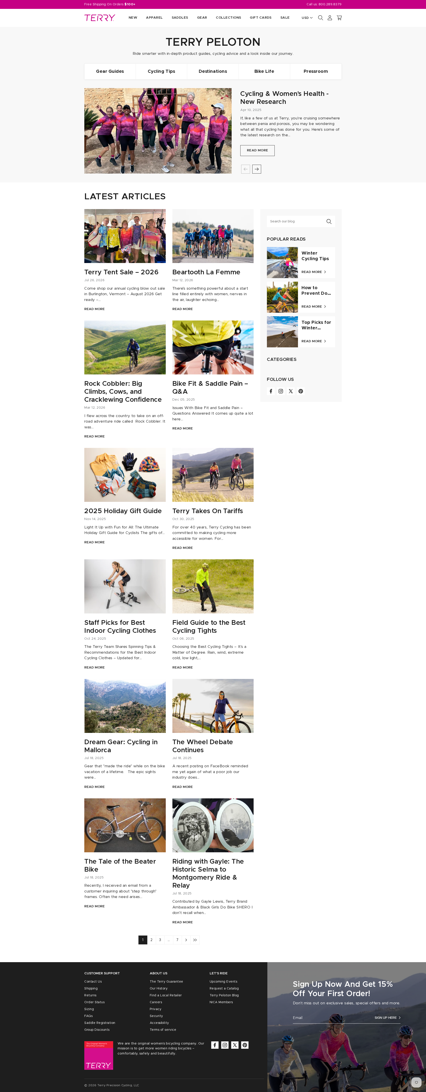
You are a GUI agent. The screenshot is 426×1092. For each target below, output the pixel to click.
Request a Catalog (224, 988)
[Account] (329, 17)
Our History (159, 988)
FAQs (88, 1016)
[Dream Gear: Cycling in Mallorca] (125, 706)
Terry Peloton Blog (224, 995)
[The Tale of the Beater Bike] (125, 825)
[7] (195, 940)
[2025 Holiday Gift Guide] (125, 475)
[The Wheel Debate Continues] (213, 706)
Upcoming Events (223, 981)
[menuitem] (128, 18)
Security (156, 1016)
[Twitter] (291, 391)
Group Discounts (97, 1029)
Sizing (89, 1009)
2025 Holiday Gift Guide (123, 511)
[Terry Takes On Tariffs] (213, 475)
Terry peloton (213, 42)
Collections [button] (228, 17)
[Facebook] (271, 391)
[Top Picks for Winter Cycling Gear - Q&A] (282, 331)
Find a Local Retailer (166, 995)
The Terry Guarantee (166, 981)
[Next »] (186, 940)
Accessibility (159, 1023)
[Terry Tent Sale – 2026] (125, 236)
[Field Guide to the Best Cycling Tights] (213, 586)
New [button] (133, 17)
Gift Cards (261, 17)
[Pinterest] (301, 391)
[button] (339, 17)
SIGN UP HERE (386, 1017)
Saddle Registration (99, 1023)
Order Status (94, 1002)
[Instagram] (281, 391)
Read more (257, 150)
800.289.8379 (330, 4)
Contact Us (93, 981)
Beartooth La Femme (206, 272)
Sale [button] (285, 17)
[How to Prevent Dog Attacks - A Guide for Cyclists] (282, 297)
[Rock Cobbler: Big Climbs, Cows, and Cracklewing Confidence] (125, 347)
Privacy (156, 1009)
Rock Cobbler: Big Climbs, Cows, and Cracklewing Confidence (123, 391)
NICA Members (221, 1002)
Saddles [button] (180, 17)
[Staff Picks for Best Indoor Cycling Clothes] (125, 586)
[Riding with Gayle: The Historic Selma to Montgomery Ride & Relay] (213, 825)
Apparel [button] (154, 17)
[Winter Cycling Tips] (282, 262)
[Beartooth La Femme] (213, 236)
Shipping (91, 988)
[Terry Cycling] (99, 17)
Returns (90, 995)
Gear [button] (202, 17)
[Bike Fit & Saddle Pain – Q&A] (213, 347)
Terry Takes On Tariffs (207, 511)
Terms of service (163, 1029)
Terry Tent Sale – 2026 (121, 272)
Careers (156, 1002)
